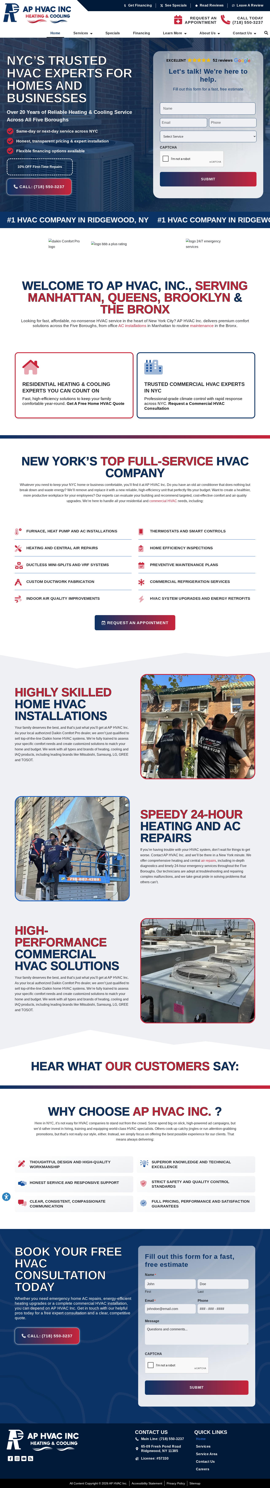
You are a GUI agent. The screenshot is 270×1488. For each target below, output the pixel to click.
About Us (208, 33)
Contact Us (242, 33)
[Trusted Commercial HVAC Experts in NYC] (153, 367)
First (148, 1291)
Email (150, 1300)
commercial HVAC (163, 501)
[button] (208, 61)
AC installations (132, 325)
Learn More (172, 33)
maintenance (202, 325)
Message (152, 1321)
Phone (203, 1300)
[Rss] (30, 1458)
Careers (202, 1469)
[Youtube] (23, 1458)
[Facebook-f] (10, 1458)
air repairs (208, 860)
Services (80, 33)
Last (201, 1291)
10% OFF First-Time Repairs (40, 167)
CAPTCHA (168, 147)
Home (55, 33)
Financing (141, 33)
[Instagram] (17, 1458)
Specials (112, 33)
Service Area (206, 1454)
